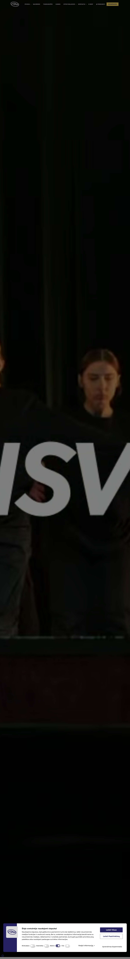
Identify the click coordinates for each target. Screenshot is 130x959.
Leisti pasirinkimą (111, 936)
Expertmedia (117, 947)
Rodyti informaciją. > (86, 946)
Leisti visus (111, 930)
